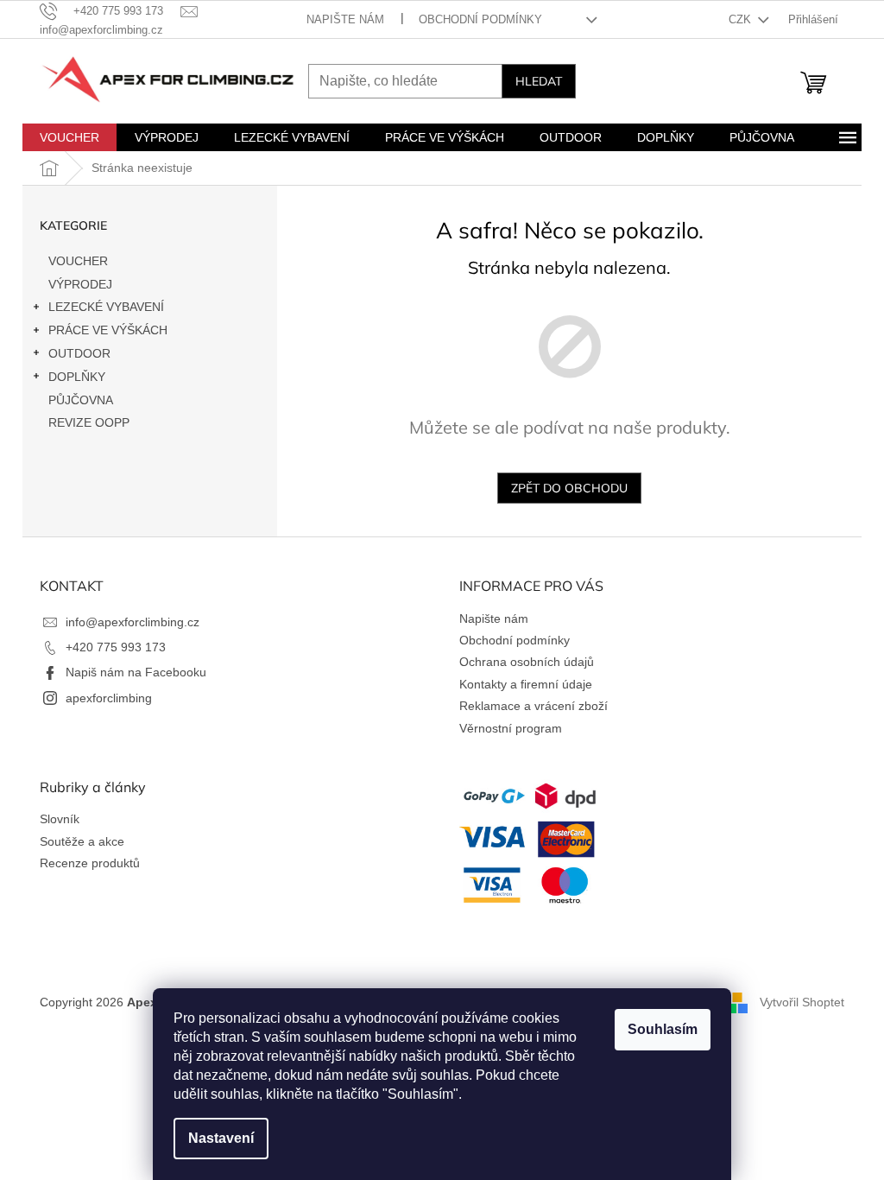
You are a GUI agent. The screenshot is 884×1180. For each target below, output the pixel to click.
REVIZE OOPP (88, 422)
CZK (742, 19)
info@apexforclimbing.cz (132, 622)
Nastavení (221, 1138)
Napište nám (345, 19)
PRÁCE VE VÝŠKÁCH (107, 330)
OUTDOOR (79, 353)
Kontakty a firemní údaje (525, 684)
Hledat (538, 81)
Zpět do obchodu (569, 488)
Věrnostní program (510, 728)
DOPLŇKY (76, 377)
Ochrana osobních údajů (526, 662)
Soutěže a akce (82, 841)
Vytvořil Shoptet (802, 1001)
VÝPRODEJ (80, 284)
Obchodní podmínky (480, 19)
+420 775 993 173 (116, 647)
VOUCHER (78, 261)
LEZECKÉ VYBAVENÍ (106, 307)
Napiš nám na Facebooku (136, 672)
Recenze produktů (90, 863)
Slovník (59, 819)
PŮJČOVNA (80, 400)
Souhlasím (663, 1029)
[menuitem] (69, 137)
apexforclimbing (109, 698)
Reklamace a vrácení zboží (533, 706)
